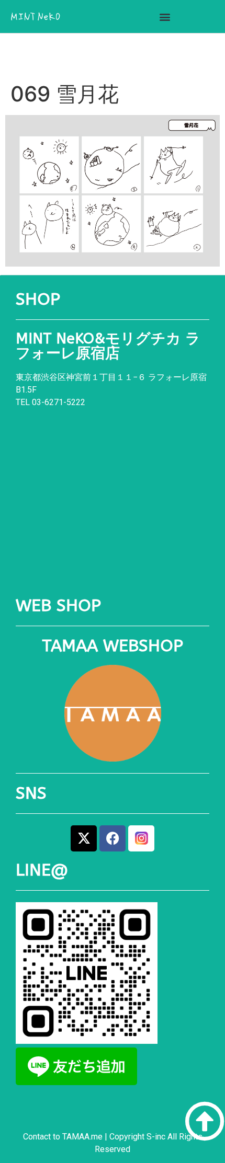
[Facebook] (112, 838)
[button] (164, 16)
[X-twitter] (84, 838)
